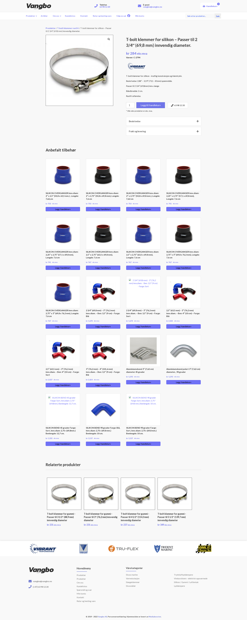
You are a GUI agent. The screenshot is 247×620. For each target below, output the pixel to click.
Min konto (81, 593)
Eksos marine (132, 574)
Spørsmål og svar (84, 590)
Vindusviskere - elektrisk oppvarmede (190, 578)
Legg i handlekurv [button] (62, 209)
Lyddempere (179, 586)
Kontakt (80, 597)
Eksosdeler (131, 586)
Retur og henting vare (86, 601)
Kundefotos (82, 586)
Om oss (80, 582)
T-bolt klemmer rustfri (68, 28)
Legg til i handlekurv (151, 105)
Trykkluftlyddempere (183, 574)
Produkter (51, 28)
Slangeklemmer (133, 582)
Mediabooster (155, 616)
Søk (217, 16)
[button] (109, 39)
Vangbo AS (102, 616)
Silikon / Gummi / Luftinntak (186, 582)
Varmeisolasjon (132, 578)
